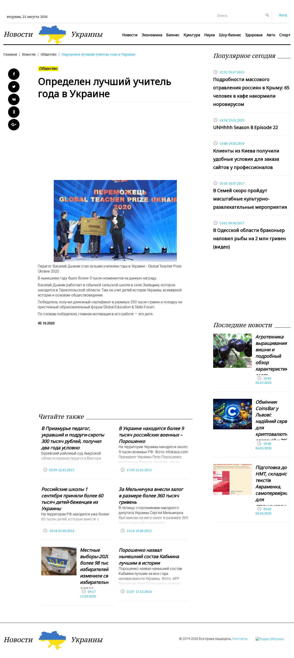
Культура (192, 34)
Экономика (152, 34)
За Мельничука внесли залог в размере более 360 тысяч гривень (151, 495)
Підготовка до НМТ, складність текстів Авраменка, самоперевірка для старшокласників (274, 486)
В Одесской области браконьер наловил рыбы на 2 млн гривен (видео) (249, 238)
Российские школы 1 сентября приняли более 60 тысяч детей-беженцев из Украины (72, 499)
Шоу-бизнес (230, 34)
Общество (49, 54)
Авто (271, 34)
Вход (283, 15)
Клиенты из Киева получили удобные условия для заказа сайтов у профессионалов (246, 159)
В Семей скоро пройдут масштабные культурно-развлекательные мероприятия (250, 198)
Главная (10, 54)
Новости (130, 34)
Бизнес (172, 34)
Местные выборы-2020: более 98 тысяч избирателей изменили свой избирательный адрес (97, 569)
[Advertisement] (115, 143)
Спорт (285, 34)
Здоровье (254, 34)
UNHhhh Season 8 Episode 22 (245, 127)
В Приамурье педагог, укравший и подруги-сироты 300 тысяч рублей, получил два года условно (72, 438)
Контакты (239, 639)
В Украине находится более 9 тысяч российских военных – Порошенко (151, 434)
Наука (209, 34)
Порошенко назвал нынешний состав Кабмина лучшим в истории (149, 556)
